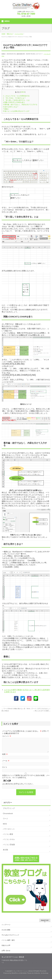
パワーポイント (9, 829)
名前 (5, 754)
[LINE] (35, 698)
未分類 (5, 850)
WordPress (15, 973)
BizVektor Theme (26, 973)
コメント (6, 736)
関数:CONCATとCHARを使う (14, 102)
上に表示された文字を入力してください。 (18, 784)
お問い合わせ (6, 950)
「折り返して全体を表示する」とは (16, 100)
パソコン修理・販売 (8, 940)
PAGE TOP (48, 947)
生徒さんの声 (6, 945)
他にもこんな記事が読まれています (16, 111)
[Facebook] (16, 698)
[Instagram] (29, 698)
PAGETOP (45, 920)
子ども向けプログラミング (10, 935)
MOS (5, 824)
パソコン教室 (8, 834)
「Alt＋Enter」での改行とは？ (14, 98)
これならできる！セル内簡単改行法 (16, 96)
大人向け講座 (6, 930)
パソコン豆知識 (9, 844)
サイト (4, 767)
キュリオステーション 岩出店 (23, 971)
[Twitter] (22, 698)
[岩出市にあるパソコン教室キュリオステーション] (26, 6)
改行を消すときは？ (11, 107)
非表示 (23, 92)
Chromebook (8, 813)
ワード (5, 819)
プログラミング (9, 808)
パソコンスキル (9, 839)
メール (5, 761)
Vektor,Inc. (37, 973)
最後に (6, 109)
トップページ (6, 925)
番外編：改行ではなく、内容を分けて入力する (20, 104)
